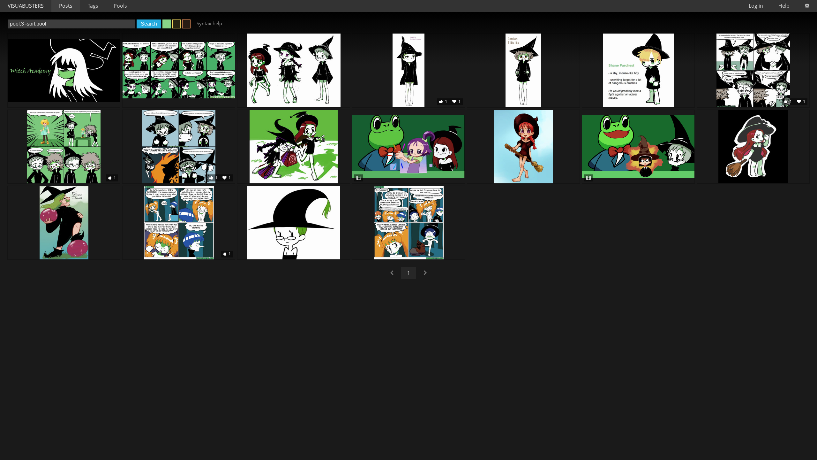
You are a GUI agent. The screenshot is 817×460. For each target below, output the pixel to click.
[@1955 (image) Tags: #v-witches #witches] (293, 222)
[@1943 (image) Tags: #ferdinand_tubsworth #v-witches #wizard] (64, 222)
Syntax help (209, 23)
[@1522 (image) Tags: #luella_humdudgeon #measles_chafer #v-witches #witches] (293, 146)
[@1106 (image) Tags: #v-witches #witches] (64, 70)
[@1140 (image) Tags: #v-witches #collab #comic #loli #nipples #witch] (179, 70)
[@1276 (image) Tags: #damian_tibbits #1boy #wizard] (523, 70)
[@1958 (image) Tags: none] (408, 222)
